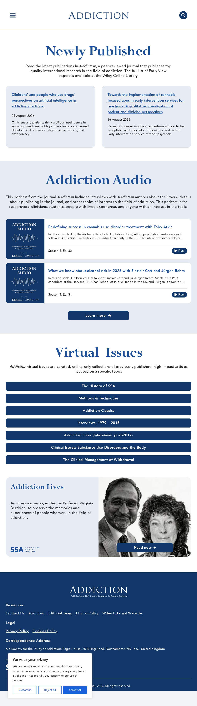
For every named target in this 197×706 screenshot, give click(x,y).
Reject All (50, 690)
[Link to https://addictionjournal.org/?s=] (183, 15)
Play (181, 250)
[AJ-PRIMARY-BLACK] (98, 13)
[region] (50, 675)
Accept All (75, 690)
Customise (25, 690)
